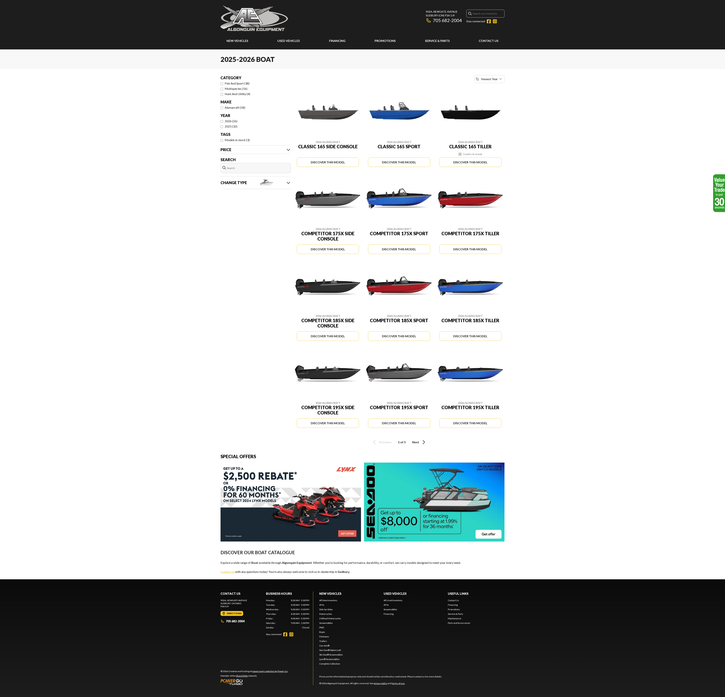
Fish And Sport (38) (237, 83)
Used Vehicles (288, 40)
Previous (385, 442)
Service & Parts (437, 40)
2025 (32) (231, 126)
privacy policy (380, 683)
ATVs (321, 604)
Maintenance (454, 618)
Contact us (227, 571)
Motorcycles (325, 613)
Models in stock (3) (237, 140)
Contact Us (488, 40)
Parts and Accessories (459, 623)
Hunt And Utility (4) (237, 94)
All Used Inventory (393, 600)
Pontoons (324, 636)
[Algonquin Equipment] (254, 18)
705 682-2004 (447, 20)
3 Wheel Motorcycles (330, 618)
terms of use (398, 683)
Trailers (323, 641)
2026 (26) (231, 121)
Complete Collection (329, 663)
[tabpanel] (287, 614)
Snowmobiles (326, 623)
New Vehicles (237, 40)
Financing (337, 40)
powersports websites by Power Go (270, 671)
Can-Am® (324, 645)
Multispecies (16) (236, 88)
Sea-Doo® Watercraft (330, 650)
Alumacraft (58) (235, 107)
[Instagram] (495, 21)
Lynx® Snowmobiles (329, 659)
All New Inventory (328, 600)
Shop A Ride (242, 675)
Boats (322, 632)
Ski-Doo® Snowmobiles (331, 654)
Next (415, 442)
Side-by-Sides (326, 609)
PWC (321, 627)
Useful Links (458, 593)
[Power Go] (254, 682)
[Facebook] (489, 21)
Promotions (385, 40)
